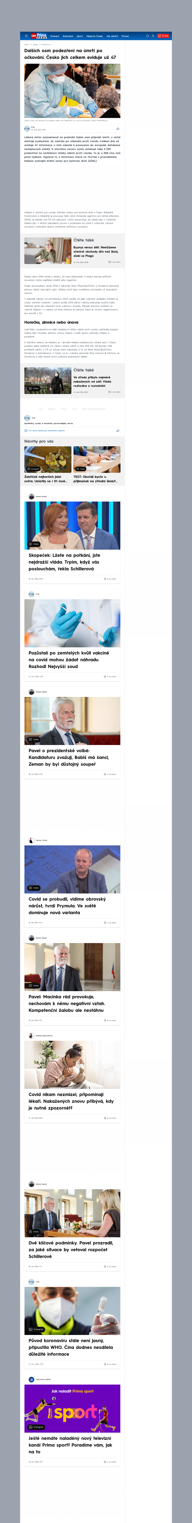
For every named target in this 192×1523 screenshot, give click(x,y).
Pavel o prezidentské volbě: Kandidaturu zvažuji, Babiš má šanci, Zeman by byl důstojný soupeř (69, 758)
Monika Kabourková (44, 1036)
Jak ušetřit (112, 36)
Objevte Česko (94, 36)
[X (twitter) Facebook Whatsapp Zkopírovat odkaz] (117, 129)
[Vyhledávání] (147, 35)
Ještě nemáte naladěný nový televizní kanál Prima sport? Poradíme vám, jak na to (70, 1445)
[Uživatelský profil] (153, 36)
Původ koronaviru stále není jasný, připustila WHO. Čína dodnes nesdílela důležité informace (71, 1348)
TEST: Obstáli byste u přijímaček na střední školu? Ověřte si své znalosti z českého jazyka (94, 479)
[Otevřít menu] (26, 36)
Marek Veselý (41, 496)
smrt (41, 409)
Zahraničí (68, 36)
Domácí (55, 36)
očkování (51, 409)
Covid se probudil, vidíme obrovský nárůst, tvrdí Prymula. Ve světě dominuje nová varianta (67, 906)
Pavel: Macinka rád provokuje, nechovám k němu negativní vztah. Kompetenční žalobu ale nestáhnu (67, 1004)
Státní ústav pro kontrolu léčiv (94, 409)
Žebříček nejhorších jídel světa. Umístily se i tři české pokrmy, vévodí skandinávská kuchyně (46, 479)
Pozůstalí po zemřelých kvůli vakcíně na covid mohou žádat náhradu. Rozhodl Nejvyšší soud (69, 660)
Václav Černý (41, 840)
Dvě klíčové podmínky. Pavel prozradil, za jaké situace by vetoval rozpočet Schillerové (71, 1250)
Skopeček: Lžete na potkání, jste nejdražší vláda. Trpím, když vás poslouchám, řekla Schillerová (64, 562)
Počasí (125, 36)
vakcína (64, 409)
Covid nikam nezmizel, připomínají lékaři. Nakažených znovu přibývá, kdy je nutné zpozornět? (71, 1102)
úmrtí (74, 409)
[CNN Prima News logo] (39, 36)
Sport (80, 36)
